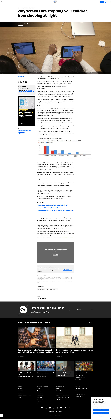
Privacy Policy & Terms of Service (55, 411)
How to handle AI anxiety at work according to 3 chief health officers (64, 374)
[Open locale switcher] (1, 415)
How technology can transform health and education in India (53, 205)
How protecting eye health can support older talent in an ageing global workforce (36, 351)
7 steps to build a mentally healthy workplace (49, 207)
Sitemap (55, 413)
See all (91, 322)
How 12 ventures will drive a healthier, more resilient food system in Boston (83, 374)
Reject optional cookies (100, 409)
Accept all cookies (100, 412)
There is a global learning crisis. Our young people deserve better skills (55, 210)
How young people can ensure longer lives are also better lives (74, 351)
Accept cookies (55, 254)
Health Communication (67, 238)
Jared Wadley (21, 76)
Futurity (20, 25)
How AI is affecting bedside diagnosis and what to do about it (26, 373)
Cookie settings (101, 416)
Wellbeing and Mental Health (26, 8)
